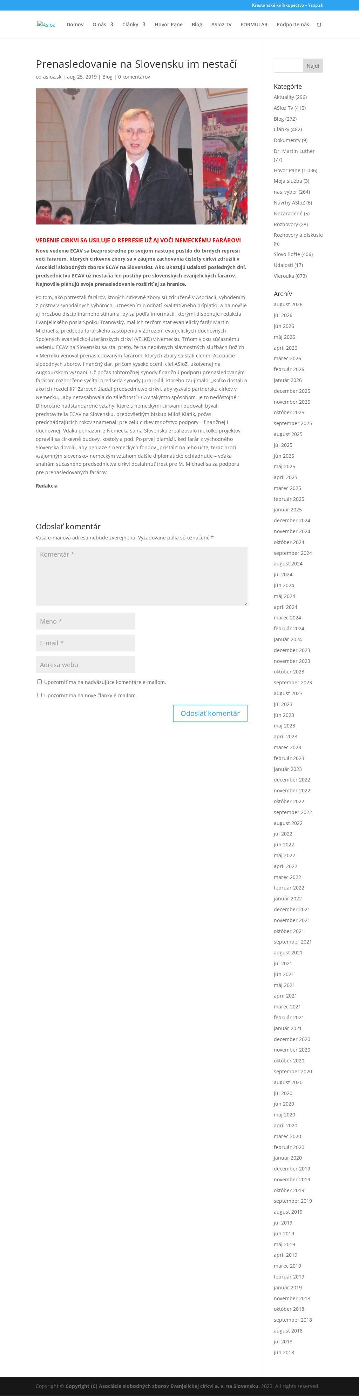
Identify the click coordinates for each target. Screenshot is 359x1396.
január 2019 (288, 1287)
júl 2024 (283, 574)
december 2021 (292, 909)
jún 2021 (284, 974)
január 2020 (288, 1157)
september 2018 (293, 1319)
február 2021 (289, 1017)
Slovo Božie (287, 254)
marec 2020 (287, 1136)
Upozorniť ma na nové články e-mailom (90, 695)
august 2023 (288, 693)
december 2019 (292, 1168)
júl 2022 (283, 833)
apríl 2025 (285, 477)
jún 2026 (284, 326)
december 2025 (292, 391)
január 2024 (288, 639)
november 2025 (292, 401)
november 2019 (292, 1179)
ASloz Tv (283, 108)
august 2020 (288, 1082)
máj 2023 (284, 725)
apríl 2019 (285, 1254)
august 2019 (288, 1211)
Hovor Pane (169, 25)
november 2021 (292, 920)
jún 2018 (284, 1352)
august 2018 (288, 1330)
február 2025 (289, 499)
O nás (99, 25)
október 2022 (289, 801)
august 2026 (288, 304)
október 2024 (289, 542)
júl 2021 (283, 963)
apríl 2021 (285, 995)
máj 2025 (284, 466)
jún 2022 (284, 844)
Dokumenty (287, 140)
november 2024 (292, 531)
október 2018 (289, 1309)
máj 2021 (284, 985)
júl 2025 (283, 445)
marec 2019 (287, 1265)
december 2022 (292, 779)
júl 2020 (283, 1093)
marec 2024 (287, 617)
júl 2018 (283, 1341)
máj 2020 (284, 1114)
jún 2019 (284, 1233)
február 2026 (289, 369)
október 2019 (289, 1190)
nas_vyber (285, 191)
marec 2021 (287, 1006)
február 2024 (289, 628)
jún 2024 (284, 585)
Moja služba (288, 180)
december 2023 (292, 650)
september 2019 (293, 1200)
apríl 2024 (285, 607)
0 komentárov (134, 76)
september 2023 (293, 682)
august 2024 (288, 563)
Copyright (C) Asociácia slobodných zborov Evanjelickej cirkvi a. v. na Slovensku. (163, 1386)
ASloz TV (221, 25)
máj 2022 (284, 855)
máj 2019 (284, 1244)
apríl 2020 (285, 1125)
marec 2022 (287, 877)
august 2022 (288, 823)
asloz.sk (52, 76)
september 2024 (293, 553)
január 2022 (288, 898)
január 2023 (288, 769)
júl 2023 (283, 704)
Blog (197, 25)
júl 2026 (283, 315)
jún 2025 (284, 455)
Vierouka (284, 276)
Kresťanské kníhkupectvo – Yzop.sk (287, 5)
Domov (75, 25)
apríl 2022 (285, 866)
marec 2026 (287, 358)
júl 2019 (283, 1222)
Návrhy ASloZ (289, 202)
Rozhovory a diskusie (298, 234)
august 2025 (288, 434)
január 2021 (288, 1028)
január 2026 (288, 380)
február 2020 (289, 1147)
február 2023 (289, 758)
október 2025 (289, 412)
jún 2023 (284, 715)
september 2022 (293, 812)
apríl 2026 (285, 347)
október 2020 (289, 1060)
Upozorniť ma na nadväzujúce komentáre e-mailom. (105, 682)
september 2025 (293, 423)
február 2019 (289, 1276)
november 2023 (292, 661)
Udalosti (283, 265)
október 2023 (289, 671)
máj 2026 (284, 337)
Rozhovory (286, 224)
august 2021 (288, 952)
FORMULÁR (254, 25)
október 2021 (289, 931)
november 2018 (292, 1298)
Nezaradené (288, 213)
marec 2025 (287, 488)
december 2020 (292, 1039)
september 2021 (293, 941)
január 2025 (288, 509)
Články (130, 25)
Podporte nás (293, 25)
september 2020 (293, 1071)
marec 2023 (287, 747)
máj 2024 (284, 596)
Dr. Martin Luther (294, 151)
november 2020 (292, 1049)
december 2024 (292, 520)
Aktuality (284, 97)
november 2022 (292, 790)
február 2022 (289, 887)
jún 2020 (284, 1103)
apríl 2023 (285, 736)
